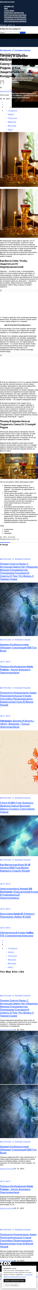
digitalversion (7, 91)
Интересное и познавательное (22, 68)
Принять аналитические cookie (14, 1280)
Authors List (9, 6)
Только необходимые (11, 1285)
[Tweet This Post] (21, 942)
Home (6, 8)
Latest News (9, 11)
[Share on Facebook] (21, 940)
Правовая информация (15, 17)
